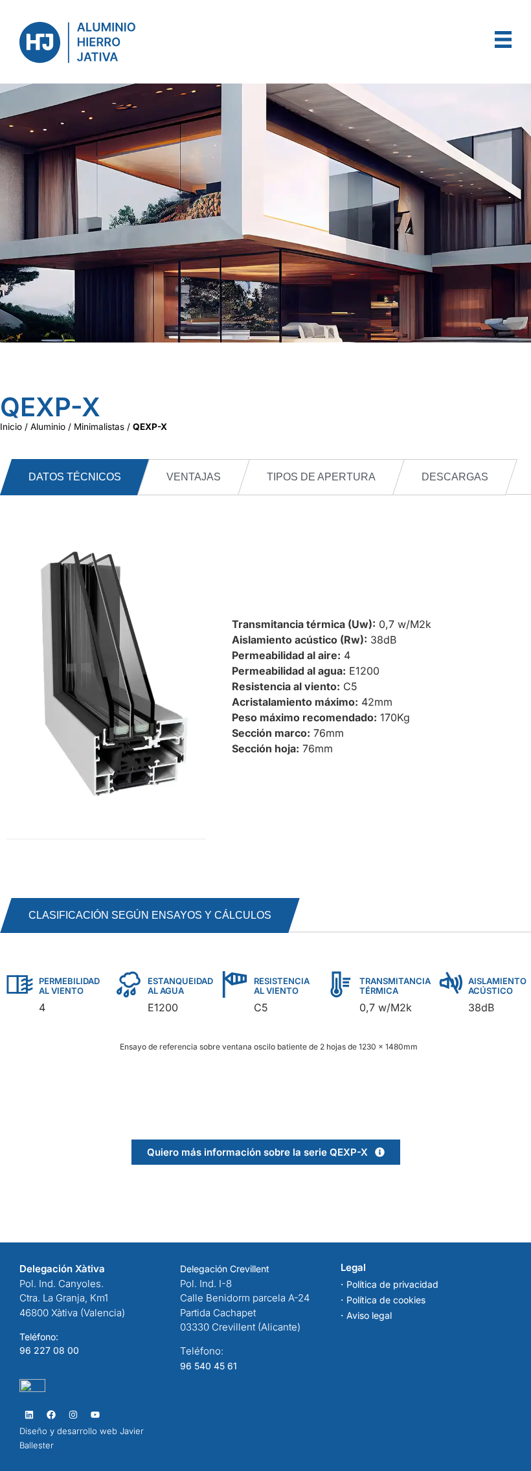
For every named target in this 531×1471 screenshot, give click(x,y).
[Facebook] (50, 1414)
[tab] (75, 477)
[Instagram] (72, 1414)
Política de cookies (385, 1299)
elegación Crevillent (227, 1268)
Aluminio (47, 426)
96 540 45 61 (208, 1365)
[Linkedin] (28, 1414)
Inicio (11, 426)
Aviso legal (369, 1315)
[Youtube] (94, 1414)
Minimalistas (99, 426)
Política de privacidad (392, 1284)
